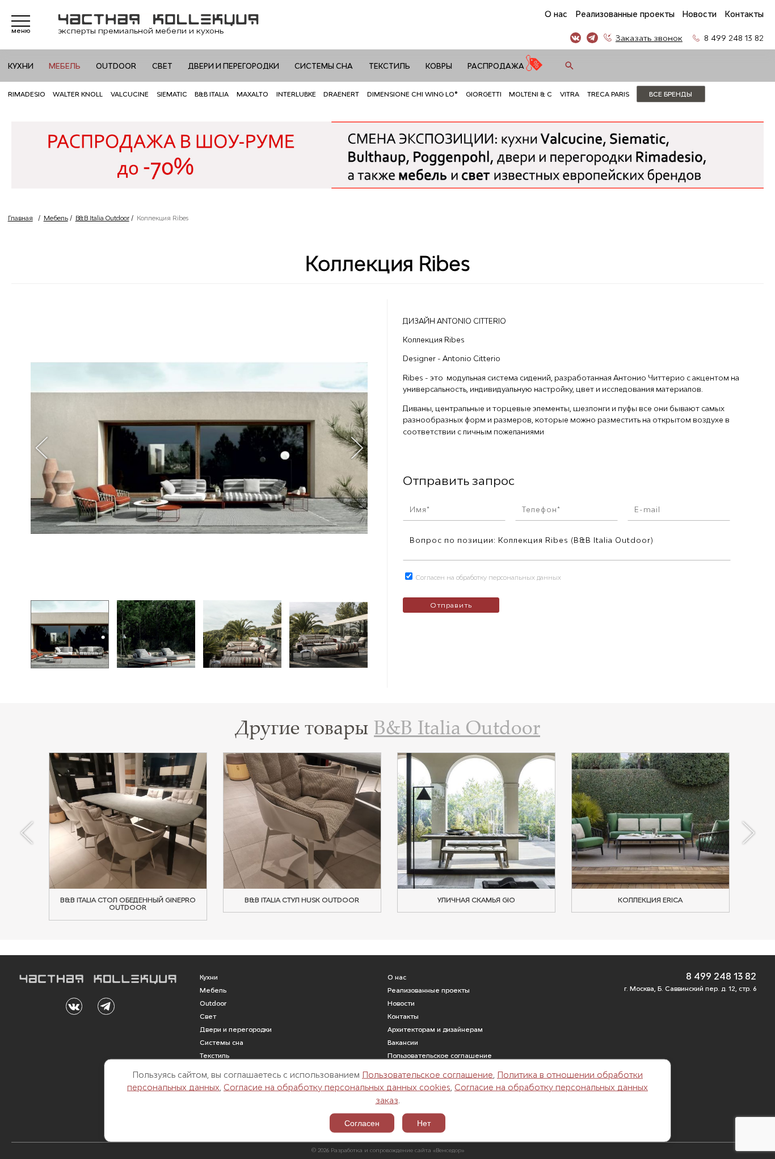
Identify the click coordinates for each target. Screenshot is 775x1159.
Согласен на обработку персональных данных (487, 577)
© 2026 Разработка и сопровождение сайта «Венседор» (387, 1150)
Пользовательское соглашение (427, 1074)
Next (356, 447)
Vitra (569, 94)
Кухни (20, 65)
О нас (556, 14)
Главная (20, 217)
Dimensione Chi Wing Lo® (412, 94)
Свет (162, 65)
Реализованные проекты (625, 14)
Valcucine (130, 94)
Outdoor (116, 65)
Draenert (341, 94)
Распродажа (495, 65)
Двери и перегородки (233, 65)
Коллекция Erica (650, 900)
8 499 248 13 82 (734, 38)
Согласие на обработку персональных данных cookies (337, 1087)
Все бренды (670, 94)
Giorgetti (484, 94)
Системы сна (323, 65)
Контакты (744, 14)
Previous (41, 447)
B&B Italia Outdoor (102, 217)
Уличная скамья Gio (476, 900)
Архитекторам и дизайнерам (435, 1029)
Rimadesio (26, 94)
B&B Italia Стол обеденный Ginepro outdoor (128, 904)
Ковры (439, 65)
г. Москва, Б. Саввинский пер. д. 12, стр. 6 (690, 988)
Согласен (362, 1123)
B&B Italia (212, 94)
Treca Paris (608, 94)
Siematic (172, 94)
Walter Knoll (78, 94)
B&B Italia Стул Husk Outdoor (302, 900)
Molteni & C (530, 94)
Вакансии (402, 1042)
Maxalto (252, 94)
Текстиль (389, 65)
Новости (699, 14)
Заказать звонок (649, 38)
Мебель (65, 65)
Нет (424, 1123)
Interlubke (296, 94)
